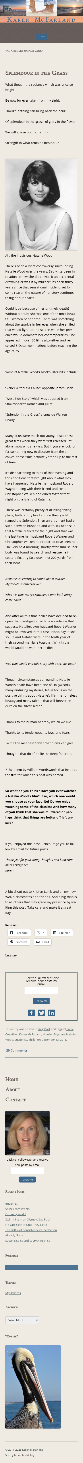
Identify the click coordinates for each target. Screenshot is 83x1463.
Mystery (59, 1034)
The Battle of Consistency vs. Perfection (31, 1230)
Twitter (41, 1013)
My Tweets (13, 1293)
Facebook (31, 1013)
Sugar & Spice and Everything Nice (27, 1241)
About (12, 1089)
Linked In (51, 1013)
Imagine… (11, 1203)
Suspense (21, 1040)
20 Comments (16, 1050)
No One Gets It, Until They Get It (26, 1225)
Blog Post (44, 1029)
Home (11, 1079)
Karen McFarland (41, 8)
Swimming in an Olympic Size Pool (27, 1219)
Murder (48, 1034)
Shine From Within (17, 1209)
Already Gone (14, 1235)
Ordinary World (15, 1214)
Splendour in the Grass (36, 73)
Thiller (33, 1040)
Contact (15, 1099)
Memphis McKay (24, 1455)
